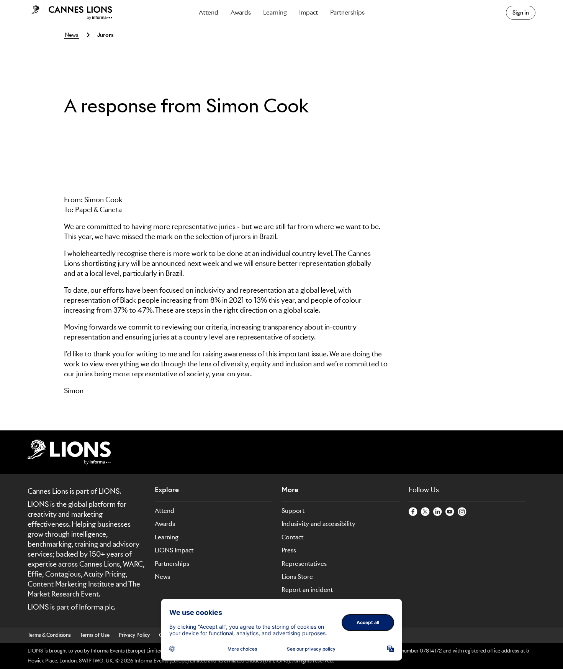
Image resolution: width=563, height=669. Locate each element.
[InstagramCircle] (462, 512)
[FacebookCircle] (413, 512)
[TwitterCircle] (425, 512)
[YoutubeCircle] (450, 512)
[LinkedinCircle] (437, 512)
